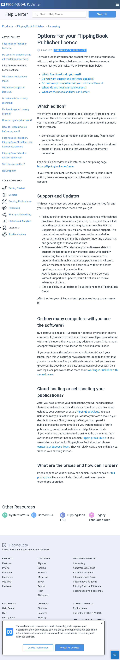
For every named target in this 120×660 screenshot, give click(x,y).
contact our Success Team (53, 446)
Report (41, 586)
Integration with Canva (84, 577)
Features (6, 563)
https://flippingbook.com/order (55, 166)
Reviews (6, 586)
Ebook (41, 581)
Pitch (40, 590)
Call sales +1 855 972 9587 (87, 613)
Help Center (16, 14)
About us (42, 608)
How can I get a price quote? (17, 120)
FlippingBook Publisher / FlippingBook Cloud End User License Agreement (17, 142)
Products (7, 26)
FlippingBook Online (94, 437)
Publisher (34, 4)
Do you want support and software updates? (68, 78)
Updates (6, 581)
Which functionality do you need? (61, 74)
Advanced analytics (83, 572)
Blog (4, 613)
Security (42, 617)
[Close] (101, 623)
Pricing (6, 568)
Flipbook (42, 563)
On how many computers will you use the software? (72, 83)
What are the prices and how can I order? (66, 91)
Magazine (43, 577)
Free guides (8, 617)
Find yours (43, 595)
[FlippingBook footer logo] (15, 545)
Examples (7, 572)
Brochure (42, 572)
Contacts (42, 613)
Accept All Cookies (69, 647)
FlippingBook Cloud (88, 411)
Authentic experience (84, 568)
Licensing (54, 26)
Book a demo (80, 608)
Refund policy (9, 170)
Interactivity (79, 563)
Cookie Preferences (38, 647)
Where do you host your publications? (64, 87)
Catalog (42, 568)
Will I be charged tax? (13, 164)
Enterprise (7, 577)
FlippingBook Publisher (30, 26)
